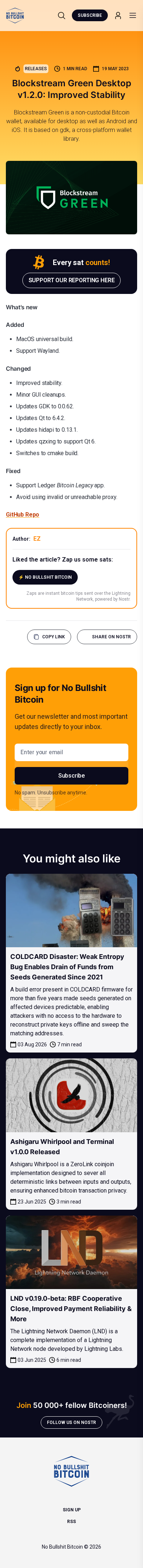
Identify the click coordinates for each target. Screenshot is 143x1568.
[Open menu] (132, 15)
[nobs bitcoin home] (15, 15)
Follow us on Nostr (71, 1422)
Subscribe (90, 15)
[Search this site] (61, 15)
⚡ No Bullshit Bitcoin (45, 577)
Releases (36, 68)
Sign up (72, 1509)
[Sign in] (118, 15)
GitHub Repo (22, 514)
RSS (71, 1521)
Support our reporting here (72, 280)
